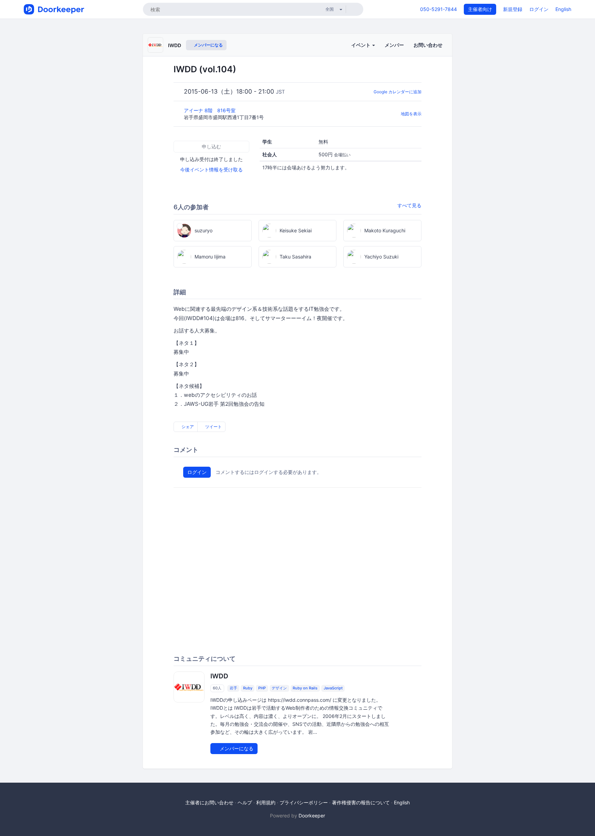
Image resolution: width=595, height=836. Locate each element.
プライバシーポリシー (304, 802)
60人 (217, 688)
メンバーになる (208, 44)
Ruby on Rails (305, 688)
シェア (187, 426)
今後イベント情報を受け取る (211, 169)
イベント (361, 45)
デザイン (279, 688)
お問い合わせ (428, 45)
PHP (262, 688)
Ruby (247, 688)
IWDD (174, 45)
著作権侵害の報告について (361, 802)
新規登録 (512, 9)
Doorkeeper (312, 815)
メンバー (394, 45)
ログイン (539, 9)
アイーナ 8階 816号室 (210, 110)
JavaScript (333, 688)
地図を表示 (411, 113)
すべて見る (409, 205)
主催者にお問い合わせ (209, 802)
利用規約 (265, 802)
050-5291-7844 (438, 9)
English (563, 9)
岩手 (233, 688)
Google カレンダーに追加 (397, 91)
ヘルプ (245, 802)
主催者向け (480, 9)
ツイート (213, 426)
